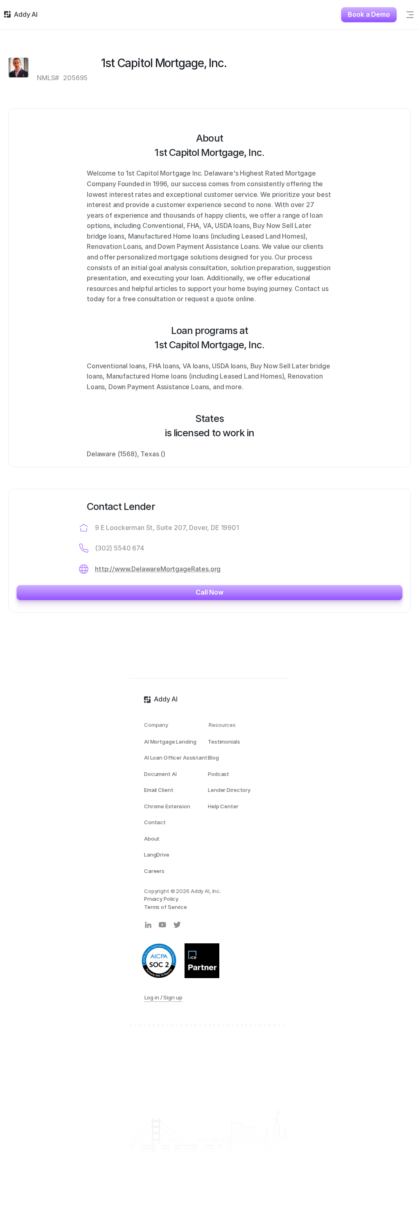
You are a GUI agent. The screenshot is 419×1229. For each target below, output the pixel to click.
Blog (213, 757)
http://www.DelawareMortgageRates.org (158, 569)
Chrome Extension (167, 806)
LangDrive (156, 854)
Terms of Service (165, 907)
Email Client (158, 790)
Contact (155, 822)
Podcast (218, 774)
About (152, 838)
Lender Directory (229, 790)
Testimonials (224, 741)
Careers (154, 871)
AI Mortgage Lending (170, 741)
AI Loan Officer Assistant (175, 757)
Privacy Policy (161, 898)
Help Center (223, 806)
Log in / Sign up (163, 997)
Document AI (160, 774)
